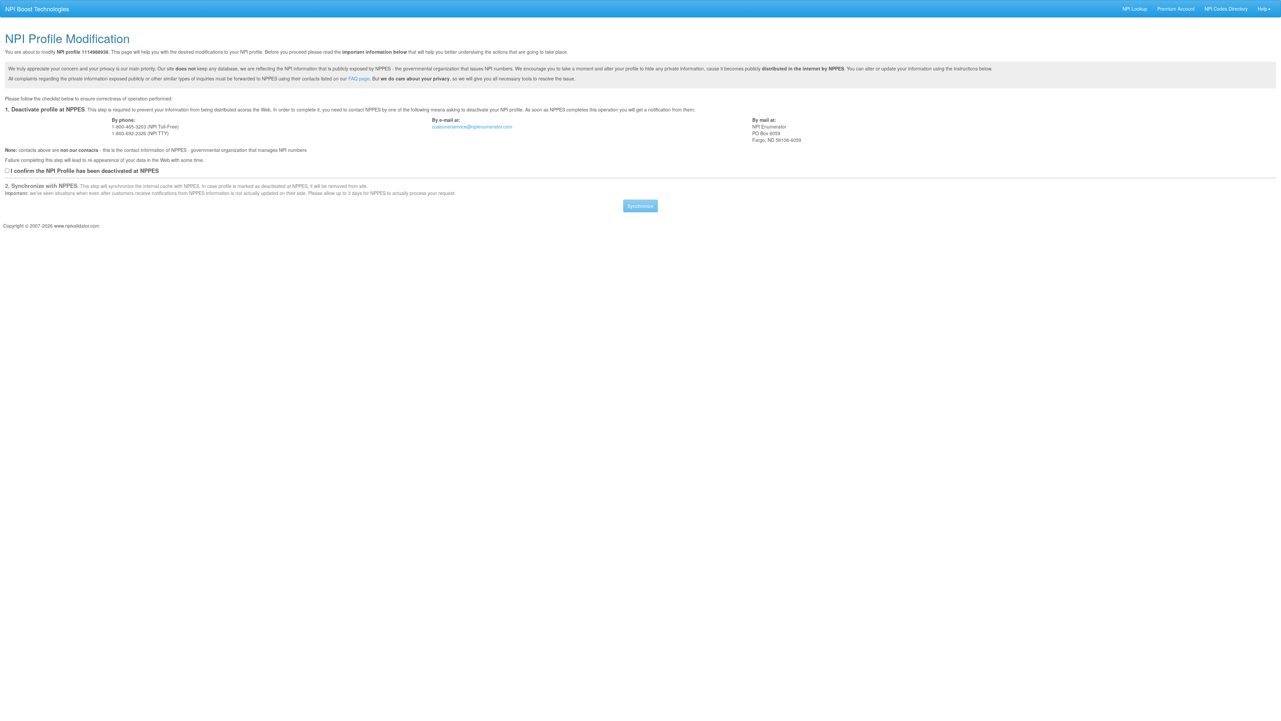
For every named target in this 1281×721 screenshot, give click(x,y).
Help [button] (1262, 8)
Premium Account (1176, 8)
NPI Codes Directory (1226, 8)
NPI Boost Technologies (37, 8)
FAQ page (359, 78)
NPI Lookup (1135, 8)
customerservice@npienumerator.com (472, 126)
